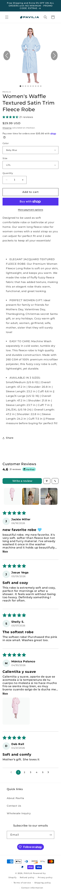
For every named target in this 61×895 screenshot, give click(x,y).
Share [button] (10, 437)
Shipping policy (42, 883)
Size (5, 158)
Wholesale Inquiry (19, 813)
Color (6, 143)
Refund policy (27, 877)
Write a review (22, 481)
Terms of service (22, 883)
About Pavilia (15, 798)
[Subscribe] (50, 835)
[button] (7, 17)
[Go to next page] (49, 772)
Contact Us (14, 805)
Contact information (32, 888)
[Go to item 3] (48, 496)
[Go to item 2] (30, 496)
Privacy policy (45, 877)
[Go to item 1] (12, 496)
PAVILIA (28, 873)
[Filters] (46, 481)
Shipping (7, 128)
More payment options (30, 209)
